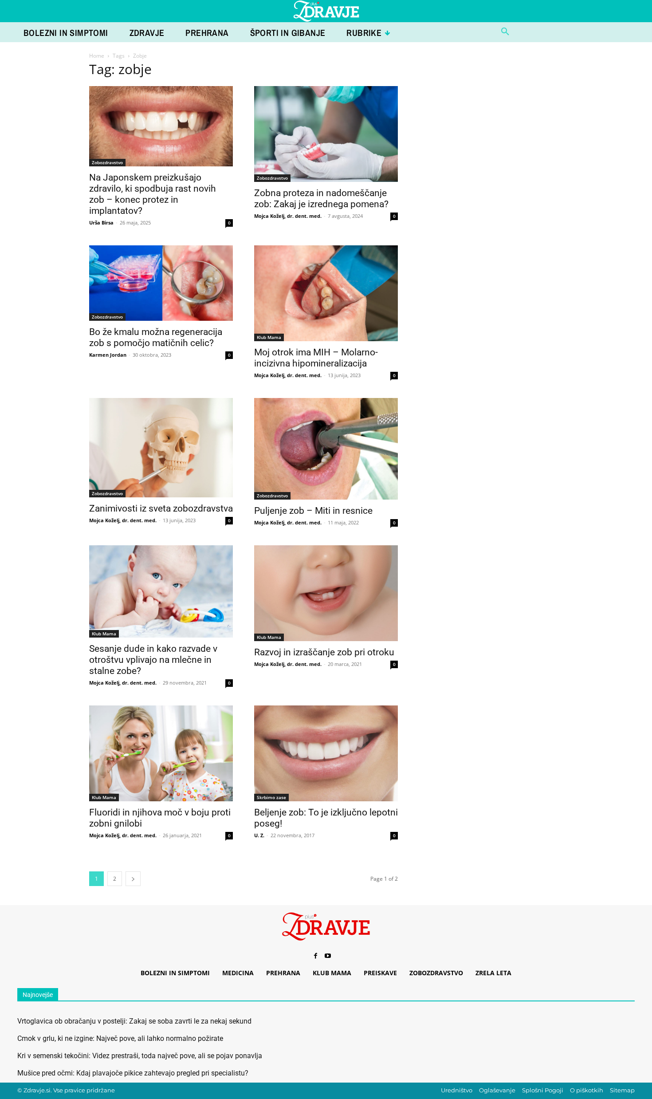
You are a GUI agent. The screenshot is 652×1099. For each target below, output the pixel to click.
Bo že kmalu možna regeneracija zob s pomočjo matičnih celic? (155, 337)
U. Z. (259, 835)
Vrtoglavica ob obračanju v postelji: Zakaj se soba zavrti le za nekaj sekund (134, 1021)
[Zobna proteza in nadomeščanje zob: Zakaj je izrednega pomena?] (326, 134)
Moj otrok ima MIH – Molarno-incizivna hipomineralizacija (316, 358)
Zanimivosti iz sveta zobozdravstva (161, 508)
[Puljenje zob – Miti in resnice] (326, 449)
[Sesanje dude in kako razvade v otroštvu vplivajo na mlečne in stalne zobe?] (161, 591)
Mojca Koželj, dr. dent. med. (288, 216)
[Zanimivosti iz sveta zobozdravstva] (161, 447)
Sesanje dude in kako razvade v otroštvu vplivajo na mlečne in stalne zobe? (153, 659)
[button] (505, 32)
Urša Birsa (101, 222)
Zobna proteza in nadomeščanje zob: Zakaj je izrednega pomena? (321, 198)
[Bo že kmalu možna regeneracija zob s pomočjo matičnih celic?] (161, 283)
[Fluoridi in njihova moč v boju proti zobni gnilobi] (161, 753)
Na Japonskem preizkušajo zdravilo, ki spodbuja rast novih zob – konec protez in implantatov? (152, 194)
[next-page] (133, 878)
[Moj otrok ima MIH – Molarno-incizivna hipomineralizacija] (326, 293)
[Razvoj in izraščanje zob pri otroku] (326, 593)
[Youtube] (328, 956)
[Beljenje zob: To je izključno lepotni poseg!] (326, 753)
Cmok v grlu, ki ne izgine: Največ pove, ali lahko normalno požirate (120, 1038)
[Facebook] (315, 956)
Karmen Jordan (107, 354)
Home (96, 55)
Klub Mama (269, 337)
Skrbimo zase (271, 797)
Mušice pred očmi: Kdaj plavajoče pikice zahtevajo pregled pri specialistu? (132, 1073)
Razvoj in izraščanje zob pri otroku (324, 652)
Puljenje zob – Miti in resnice (313, 510)
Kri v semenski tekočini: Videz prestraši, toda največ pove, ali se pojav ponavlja (139, 1056)
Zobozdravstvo (107, 162)
